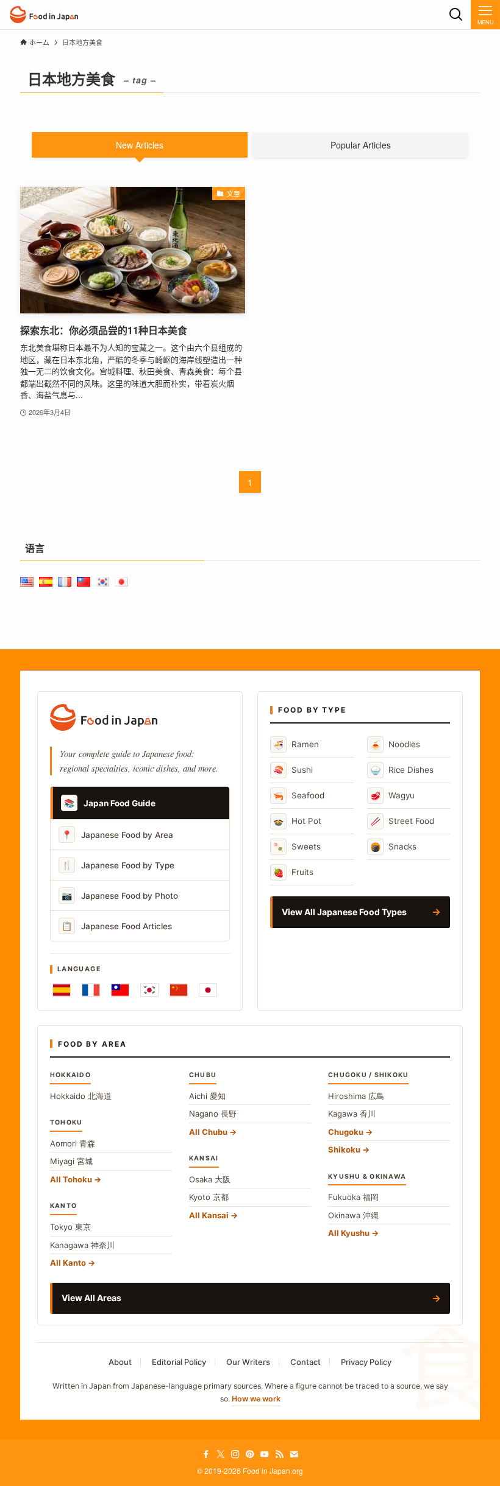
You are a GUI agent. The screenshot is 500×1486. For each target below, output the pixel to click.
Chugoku (345, 1132)
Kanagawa (82, 1245)
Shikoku (344, 1149)
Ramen (296, 744)
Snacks (393, 847)
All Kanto (68, 1263)
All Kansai (209, 1215)
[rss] (279, 1454)
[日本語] (208, 990)
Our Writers (248, 1362)
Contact (305, 1362)
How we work (256, 1398)
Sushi (293, 770)
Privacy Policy (366, 1362)
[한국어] (149, 990)
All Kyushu (349, 1233)
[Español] (61, 990)
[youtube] (264, 1454)
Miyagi (71, 1161)
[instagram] (235, 1454)
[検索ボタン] (456, 14)
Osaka (209, 1179)
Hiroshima (356, 1096)
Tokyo (70, 1227)
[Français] (90, 990)
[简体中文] (178, 990)
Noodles (395, 744)
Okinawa (353, 1215)
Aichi (207, 1096)
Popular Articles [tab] (360, 145)
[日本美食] (44, 14)
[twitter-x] (220, 1454)
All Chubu (208, 1132)
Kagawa (352, 1113)
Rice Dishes (402, 770)
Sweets (297, 847)
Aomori (72, 1143)
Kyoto (209, 1197)
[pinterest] (250, 1454)
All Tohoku (71, 1179)
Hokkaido (81, 1096)
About (120, 1362)
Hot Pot (297, 821)
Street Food (402, 821)
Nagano (213, 1113)
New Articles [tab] (139, 145)
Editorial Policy (179, 1362)
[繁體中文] (120, 990)
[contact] (293, 1454)
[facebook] (206, 1454)
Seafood (298, 795)
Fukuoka (353, 1197)
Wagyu (392, 795)
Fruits (293, 872)
